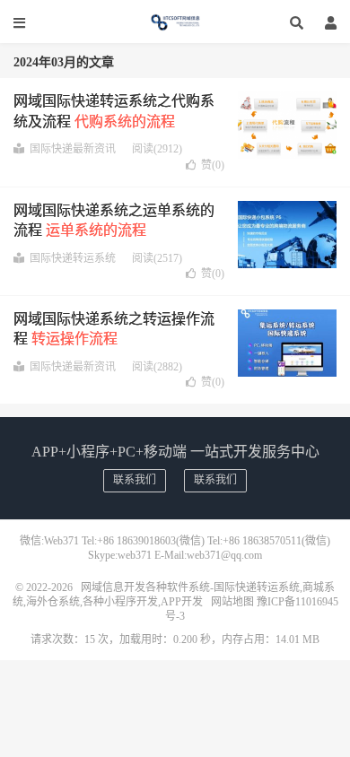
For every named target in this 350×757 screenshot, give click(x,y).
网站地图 (232, 602)
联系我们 (134, 480)
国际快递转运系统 (73, 258)
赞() (212, 165)
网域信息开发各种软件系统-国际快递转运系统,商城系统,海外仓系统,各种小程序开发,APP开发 (175, 22)
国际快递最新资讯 (73, 149)
